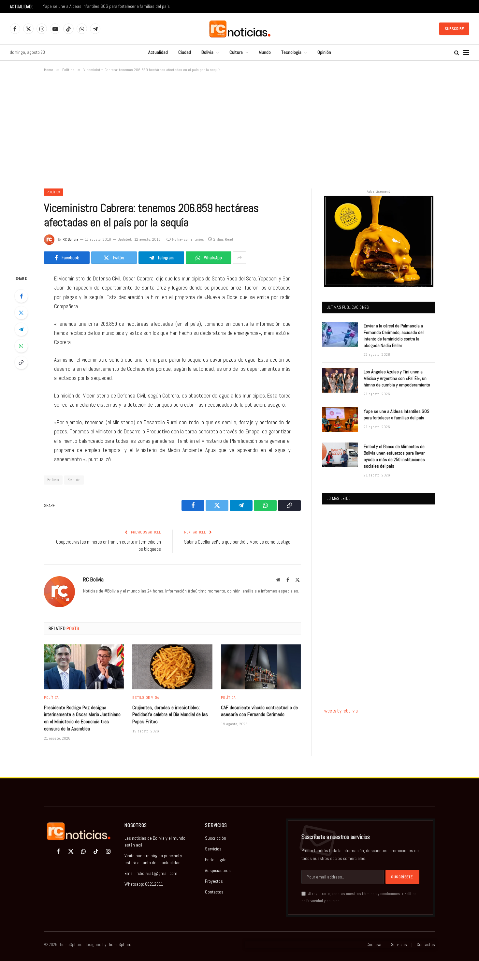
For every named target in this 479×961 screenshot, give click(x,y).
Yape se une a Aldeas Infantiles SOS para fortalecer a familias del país (106, 6)
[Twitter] (21, 312)
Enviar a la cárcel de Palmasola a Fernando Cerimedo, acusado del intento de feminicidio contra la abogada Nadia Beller (394, 335)
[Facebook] (21, 296)
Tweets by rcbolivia (340, 711)
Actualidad (158, 52)
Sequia (73, 480)
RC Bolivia (70, 239)
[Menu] (466, 52)
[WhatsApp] (21, 346)
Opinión (324, 52)
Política (54, 192)
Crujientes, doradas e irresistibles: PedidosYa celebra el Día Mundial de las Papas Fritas (170, 714)
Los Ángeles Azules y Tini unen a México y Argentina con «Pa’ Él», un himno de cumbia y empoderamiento (397, 378)
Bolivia (207, 52)
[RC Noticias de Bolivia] (240, 29)
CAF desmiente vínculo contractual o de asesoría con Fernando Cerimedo (259, 711)
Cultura (236, 52)
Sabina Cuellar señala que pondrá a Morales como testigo (237, 542)
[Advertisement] (239, 129)
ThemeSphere (119, 944)
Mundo (265, 52)
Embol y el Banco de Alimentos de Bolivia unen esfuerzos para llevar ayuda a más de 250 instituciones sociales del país (394, 456)
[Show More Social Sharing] (239, 257)
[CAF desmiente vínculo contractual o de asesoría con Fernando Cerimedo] (261, 666)
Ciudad (184, 52)
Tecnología (291, 52)
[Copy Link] (21, 362)
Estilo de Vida (145, 697)
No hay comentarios (188, 239)
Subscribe (454, 28)
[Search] (456, 52)
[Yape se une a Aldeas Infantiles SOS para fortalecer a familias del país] (340, 419)
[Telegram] (21, 329)
